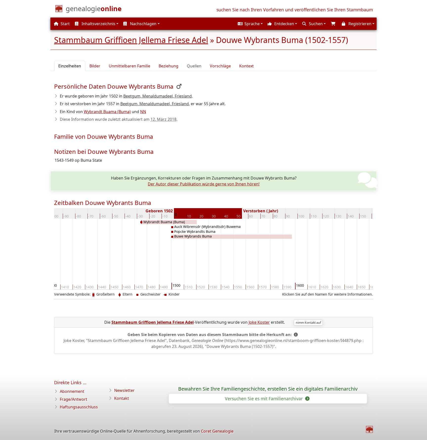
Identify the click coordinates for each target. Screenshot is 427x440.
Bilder (94, 66)
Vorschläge (220, 66)
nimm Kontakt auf (308, 322)
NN (143, 111)
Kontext (246, 66)
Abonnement (72, 391)
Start (65, 23)
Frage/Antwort (73, 399)
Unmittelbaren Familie (129, 66)
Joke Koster (259, 322)
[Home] (369, 429)
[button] (250, 24)
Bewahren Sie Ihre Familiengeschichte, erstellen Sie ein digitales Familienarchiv (268, 389)
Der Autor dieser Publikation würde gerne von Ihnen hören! (203, 184)
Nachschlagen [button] (142, 23)
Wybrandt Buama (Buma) (107, 111)
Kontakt (121, 398)
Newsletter (124, 390)
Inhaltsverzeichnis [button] (98, 23)
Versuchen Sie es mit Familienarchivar (264, 398)
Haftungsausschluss (79, 407)
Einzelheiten (69, 66)
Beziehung (168, 66)
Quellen (194, 66)
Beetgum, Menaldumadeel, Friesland (157, 96)
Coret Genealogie (217, 431)
